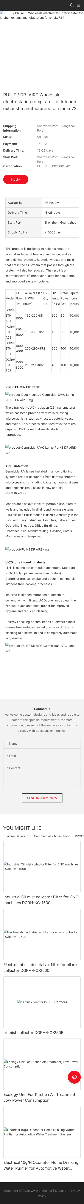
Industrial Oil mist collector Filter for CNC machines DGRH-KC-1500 (40, 900)
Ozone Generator (17, 836)
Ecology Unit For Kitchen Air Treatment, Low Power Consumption (39, 1097)
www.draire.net (41, 1190)
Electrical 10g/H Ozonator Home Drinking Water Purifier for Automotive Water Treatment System (40, 1165)
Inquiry (16, 179)
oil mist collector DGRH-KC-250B (33, 1032)
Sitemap (61, 1190)
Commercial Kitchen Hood (52, 836)
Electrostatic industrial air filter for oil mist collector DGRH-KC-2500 (41, 967)
